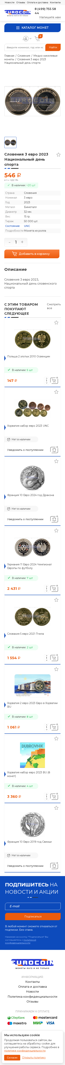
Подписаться (33, 916)
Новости (9, 2)
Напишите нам (50, 17)
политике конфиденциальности (25, 1050)
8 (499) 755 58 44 (45, 11)
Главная (9, 55)
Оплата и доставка (37, 2)
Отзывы (20, 2)
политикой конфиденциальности (20, 941)
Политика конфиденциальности (32, 996)
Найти (53, 47)
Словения (24, 55)
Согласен (12, 1057)
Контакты (55, 2)
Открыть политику (34, 1057)
